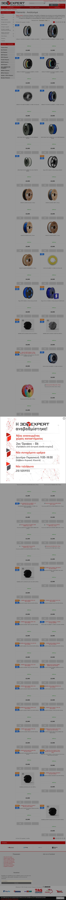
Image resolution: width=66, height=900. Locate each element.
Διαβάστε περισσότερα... (14, 898)
